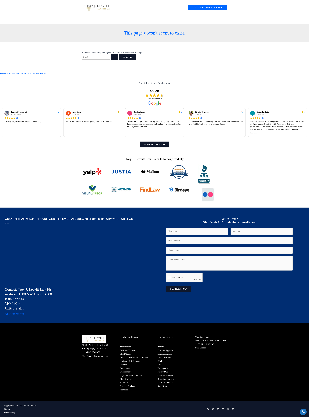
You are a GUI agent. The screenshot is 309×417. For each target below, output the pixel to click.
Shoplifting (162, 386)
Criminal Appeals (165, 350)
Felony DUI (163, 372)
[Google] (228, 409)
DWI (160, 361)
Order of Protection (166, 375)
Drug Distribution (165, 357)
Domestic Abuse (165, 354)
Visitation (124, 390)
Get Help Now (178, 289)
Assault (161, 346)
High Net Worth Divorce (131, 375)
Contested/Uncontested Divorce (134, 357)
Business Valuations (128, 350)
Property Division (127, 386)
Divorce (123, 364)
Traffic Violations (165, 382)
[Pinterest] (233, 409)
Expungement (164, 368)
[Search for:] (100, 57)
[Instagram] (213, 409)
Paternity (124, 382)
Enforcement (125, 368)
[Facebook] (208, 409)
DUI (159, 364)
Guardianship (126, 372)
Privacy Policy (9, 413)
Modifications (126, 379)
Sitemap (7, 409)
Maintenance (125, 346)
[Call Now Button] (303, 412)
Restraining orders (166, 379)
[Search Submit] (114, 57)
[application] (139, 19)
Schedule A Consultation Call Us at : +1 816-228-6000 (24, 73)
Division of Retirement (130, 361)
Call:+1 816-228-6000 (14, 314)
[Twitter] (218, 409)
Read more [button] (253, 133)
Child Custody (126, 354)
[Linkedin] (223, 409)
